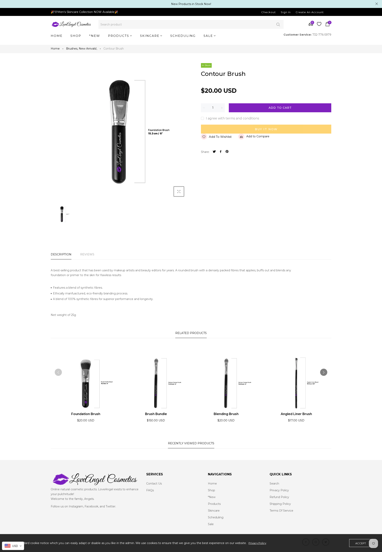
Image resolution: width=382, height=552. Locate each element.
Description (61, 254)
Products (214, 504)
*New (211, 497)
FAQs (150, 490)
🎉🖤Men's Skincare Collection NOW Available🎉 (84, 12)
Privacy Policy (279, 490)
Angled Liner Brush (296, 414)
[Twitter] (214, 151)
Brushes (72, 48)
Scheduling (215, 517)
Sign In (286, 12)
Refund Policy (279, 497)
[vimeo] (227, 151)
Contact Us (154, 483)
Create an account (310, 12)
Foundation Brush (85, 414)
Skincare (214, 510)
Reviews (87, 254)
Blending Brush (226, 414)
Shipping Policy (280, 504)
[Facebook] (220, 151)
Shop (211, 490)
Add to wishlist (220, 137)
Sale (211, 524)
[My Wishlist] (319, 25)
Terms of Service (281, 510)
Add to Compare (257, 136)
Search (278, 24)
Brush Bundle (156, 414)
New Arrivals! (88, 48)
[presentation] (58, 372)
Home (55, 48)
